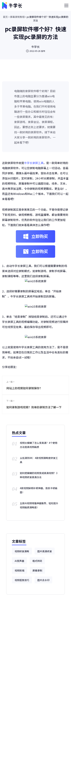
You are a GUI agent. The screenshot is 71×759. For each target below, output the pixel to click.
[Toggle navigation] (66, 5)
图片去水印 (43, 580)
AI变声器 (19, 561)
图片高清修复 (44, 551)
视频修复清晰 (22, 551)
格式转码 (37, 561)
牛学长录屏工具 (33, 163)
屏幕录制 (37, 570)
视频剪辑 (19, 570)
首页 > (6, 17)
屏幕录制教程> (18, 17)
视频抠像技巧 (22, 580)
